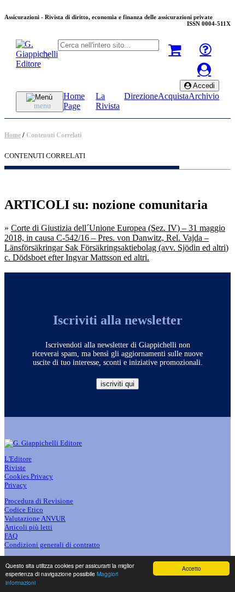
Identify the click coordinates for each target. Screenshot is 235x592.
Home (12, 135)
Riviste (15, 467)
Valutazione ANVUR (35, 518)
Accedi (203, 86)
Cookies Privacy (28, 476)
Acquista (173, 96)
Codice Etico (23, 510)
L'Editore (18, 459)
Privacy (15, 485)
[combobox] (108, 45)
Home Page (74, 101)
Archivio (204, 96)
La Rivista (108, 101)
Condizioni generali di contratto (52, 545)
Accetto (191, 568)
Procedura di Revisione (38, 501)
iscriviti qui (117, 384)
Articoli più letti (28, 527)
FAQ (10, 536)
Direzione (141, 96)
